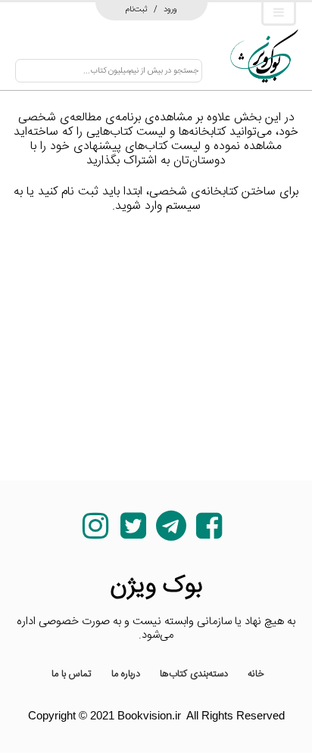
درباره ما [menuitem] (125, 674)
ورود (170, 9)
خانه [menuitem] (256, 674)
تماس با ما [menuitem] (71, 674)
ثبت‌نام (137, 9)
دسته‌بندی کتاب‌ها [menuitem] (194, 674)
